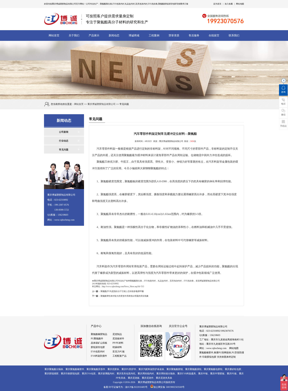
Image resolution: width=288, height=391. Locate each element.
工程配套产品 (119, 356)
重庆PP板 (203, 373)
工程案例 (154, 35)
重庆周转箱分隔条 (165, 373)
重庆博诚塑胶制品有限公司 (64, 4)
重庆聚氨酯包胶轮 (213, 369)
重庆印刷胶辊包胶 (70, 373)
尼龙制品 (117, 334)
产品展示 (94, 35)
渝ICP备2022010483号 (137, 387)
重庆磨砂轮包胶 (233, 369)
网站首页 (54, 35)
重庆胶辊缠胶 (51, 373)
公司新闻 (63, 132)
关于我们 (74, 35)
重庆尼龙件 (148, 378)
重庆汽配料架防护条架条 (151, 369)
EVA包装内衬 (98, 351)
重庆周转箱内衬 (146, 373)
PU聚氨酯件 (97, 338)
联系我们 (234, 35)
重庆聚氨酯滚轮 (193, 369)
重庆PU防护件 (129, 369)
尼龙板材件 (118, 338)
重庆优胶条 (113, 369)
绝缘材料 (117, 347)
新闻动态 (114, 35)
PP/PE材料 (117, 343)
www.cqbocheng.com (216, 348)
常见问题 (63, 149)
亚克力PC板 (118, 351)
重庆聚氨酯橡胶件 (75, 369)
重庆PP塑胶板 (217, 373)
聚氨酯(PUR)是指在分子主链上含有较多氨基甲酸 (122, 291)
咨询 (283, 92)
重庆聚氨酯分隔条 (53, 369)
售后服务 (194, 35)
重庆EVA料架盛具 (186, 373)
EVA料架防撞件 (99, 356)
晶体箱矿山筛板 (99, 343)
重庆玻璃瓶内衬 (106, 373)
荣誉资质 (174, 35)
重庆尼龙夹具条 (164, 378)
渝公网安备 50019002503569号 (169, 387)
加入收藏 (229, 4)
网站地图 (240, 4)
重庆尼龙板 (134, 378)
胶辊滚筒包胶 (98, 347)
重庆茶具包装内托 (126, 373)
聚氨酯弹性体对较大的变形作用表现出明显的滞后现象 (124, 296)
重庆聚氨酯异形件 (95, 369)
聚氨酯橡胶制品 (99, 334)
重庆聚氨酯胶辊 (174, 369)
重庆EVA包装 (89, 373)
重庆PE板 (232, 373)
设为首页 (217, 4)
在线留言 (214, 35)
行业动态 (63, 141)
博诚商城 (134, 35)
